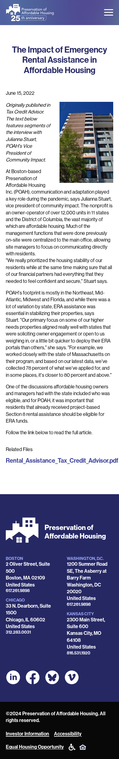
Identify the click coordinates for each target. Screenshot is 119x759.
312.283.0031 (18, 632)
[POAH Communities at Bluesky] (52, 677)
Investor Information (27, 734)
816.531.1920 (78, 653)
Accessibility (67, 734)
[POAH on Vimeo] (71, 677)
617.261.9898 (18, 590)
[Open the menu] (108, 12)
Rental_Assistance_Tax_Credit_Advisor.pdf (62, 460)
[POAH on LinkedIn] (13, 677)
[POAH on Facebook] (32, 677)
